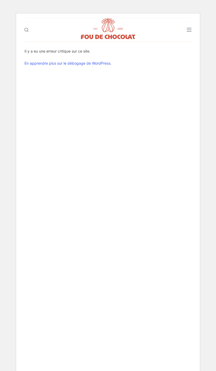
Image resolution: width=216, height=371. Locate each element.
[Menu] (189, 29)
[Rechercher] (26, 30)
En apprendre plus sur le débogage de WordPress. (67, 63)
